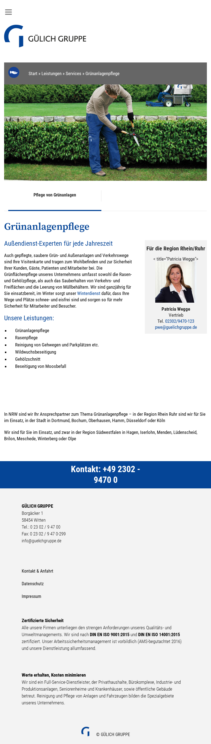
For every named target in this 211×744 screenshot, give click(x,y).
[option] (105, 132)
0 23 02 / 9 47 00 (45, 527)
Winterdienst (88, 293)
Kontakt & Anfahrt (37, 571)
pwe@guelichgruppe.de (176, 327)
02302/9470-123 (179, 321)
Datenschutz (33, 583)
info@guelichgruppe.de (41, 540)
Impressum (31, 596)
